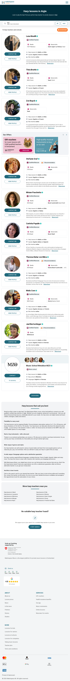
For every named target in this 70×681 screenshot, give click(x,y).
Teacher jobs (8, 645)
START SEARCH (35, 527)
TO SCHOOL (12, 380)
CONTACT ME (12, 54)
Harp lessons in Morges (10, 498)
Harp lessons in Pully (41, 492)
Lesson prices (9, 599)
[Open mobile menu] (67, 2)
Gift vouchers (40, 596)
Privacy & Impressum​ (8, 675)
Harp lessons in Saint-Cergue (44, 496)
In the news (8, 606)
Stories (7, 613)
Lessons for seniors (11, 631)
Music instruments (41, 606)
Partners (7, 610)
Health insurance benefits (43, 599)
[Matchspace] (8, 2)
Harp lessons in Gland (10, 492)
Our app (38, 603)
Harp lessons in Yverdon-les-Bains (45, 500)
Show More (35, 395)
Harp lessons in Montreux (11, 496)
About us (7, 596)
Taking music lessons (11, 642)
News (6, 603)
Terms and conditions (11, 649)
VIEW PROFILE (12, 59)
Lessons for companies (12, 638)
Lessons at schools (11, 635)
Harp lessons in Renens (42, 494)
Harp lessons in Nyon (9, 500)
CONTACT (12, 375)
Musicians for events (42, 613)
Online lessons (40, 610)
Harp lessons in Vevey (42, 498)
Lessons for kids (10, 628)
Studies (7, 616)
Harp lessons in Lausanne (11, 494)
